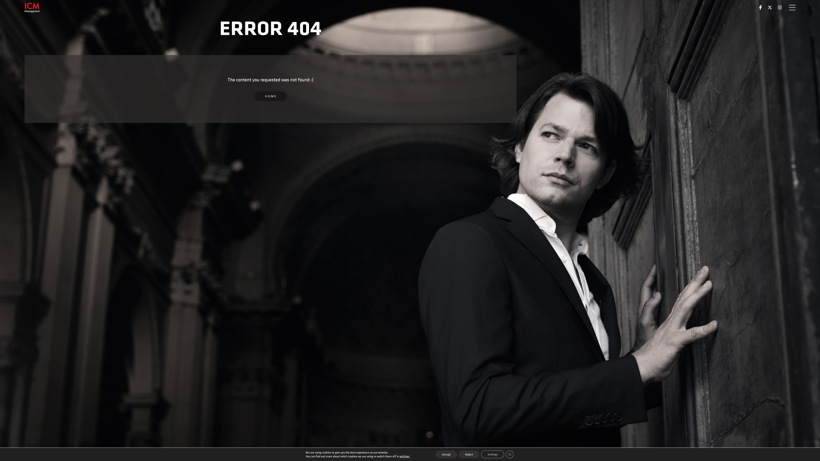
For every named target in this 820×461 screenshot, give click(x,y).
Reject (469, 454)
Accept (446, 454)
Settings (493, 454)
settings (404, 456)
